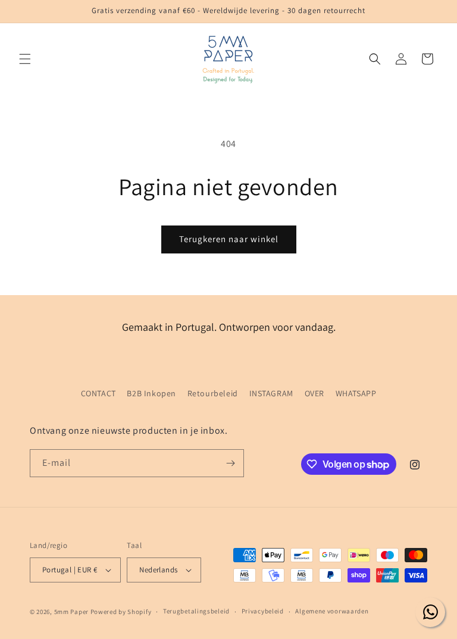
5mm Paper (71, 611)
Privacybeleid (263, 611)
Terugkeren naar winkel (228, 239)
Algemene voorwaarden (331, 611)
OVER (314, 393)
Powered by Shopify (121, 611)
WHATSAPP (356, 393)
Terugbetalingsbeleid (196, 611)
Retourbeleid (212, 393)
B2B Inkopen (151, 393)
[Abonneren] (230, 463)
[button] (25, 59)
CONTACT (98, 393)
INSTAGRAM (271, 393)
